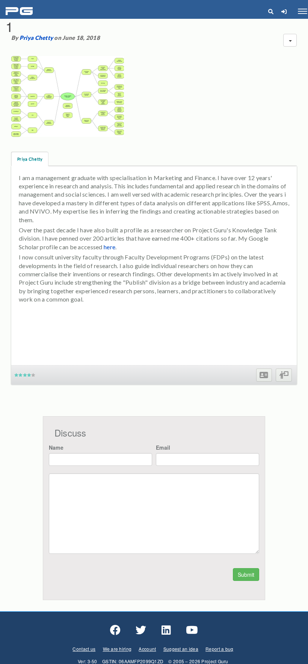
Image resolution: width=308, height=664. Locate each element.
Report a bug (219, 649)
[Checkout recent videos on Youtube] (192, 630)
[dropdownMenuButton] (290, 40)
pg (20, 11)
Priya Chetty (36, 37)
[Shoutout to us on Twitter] (141, 630)
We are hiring (117, 649)
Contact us (83, 649)
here (109, 246)
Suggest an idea (180, 649)
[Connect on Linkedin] (166, 630)
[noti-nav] (283, 11)
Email (163, 447)
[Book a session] (284, 375)
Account (147, 649)
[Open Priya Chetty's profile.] (264, 375)
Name (56, 447)
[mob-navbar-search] (270, 11)
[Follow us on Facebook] (115, 630)
